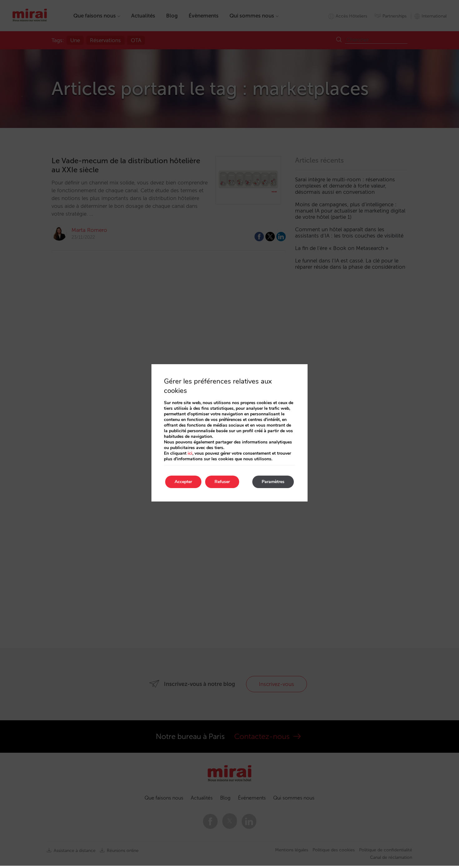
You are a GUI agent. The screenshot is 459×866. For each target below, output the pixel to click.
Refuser (222, 482)
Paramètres (273, 482)
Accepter (183, 482)
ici (190, 453)
